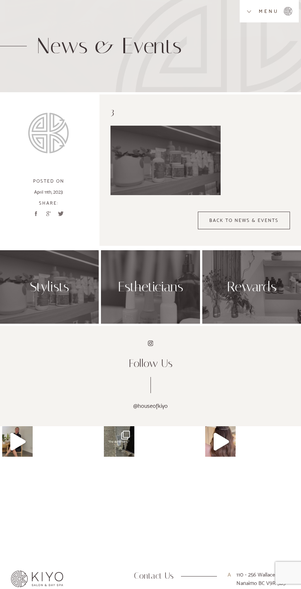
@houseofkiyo (150, 405)
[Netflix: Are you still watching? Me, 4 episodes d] (17, 441)
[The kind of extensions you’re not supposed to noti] (220, 441)
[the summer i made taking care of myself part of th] (119, 441)
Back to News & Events (244, 220)
